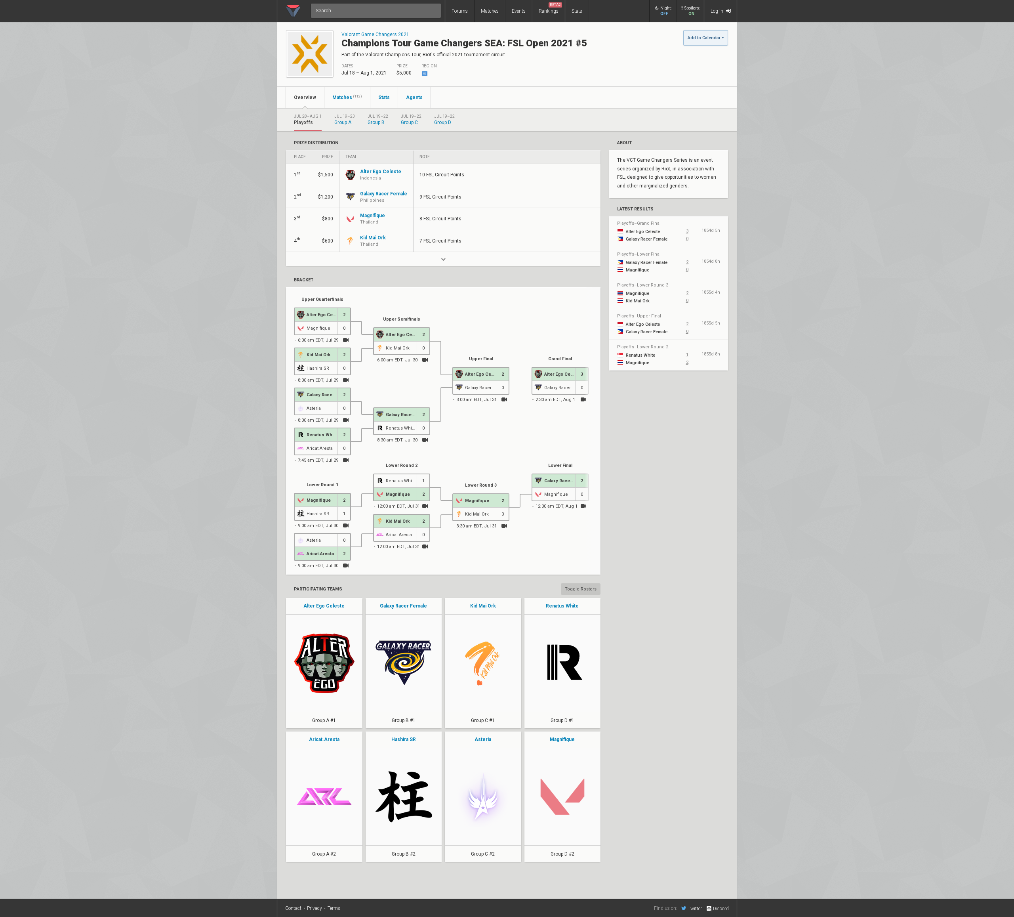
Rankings (550, 8)
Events (519, 11)
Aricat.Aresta (324, 739)
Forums (460, 11)
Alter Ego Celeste (324, 606)
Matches (490, 11)
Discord (721, 908)
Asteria (483, 739)
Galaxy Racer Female (403, 606)
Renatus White (562, 606)
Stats (577, 11)
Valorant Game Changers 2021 (375, 34)
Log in (717, 11)
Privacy (314, 908)
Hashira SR (403, 739)
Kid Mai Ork (483, 606)
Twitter (695, 908)
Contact (293, 908)
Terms (334, 908)
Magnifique (562, 739)
